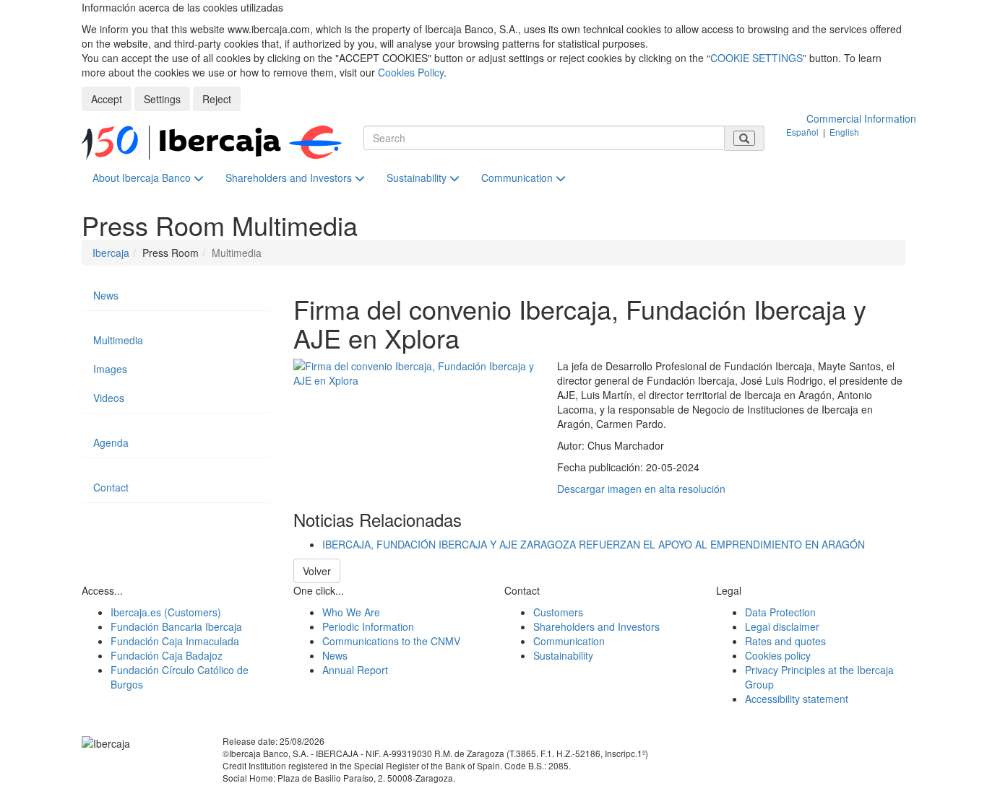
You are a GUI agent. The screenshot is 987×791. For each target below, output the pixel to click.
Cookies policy (778, 655)
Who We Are (351, 612)
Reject (216, 99)
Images (110, 369)
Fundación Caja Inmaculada (175, 641)
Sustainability (418, 177)
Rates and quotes (785, 641)
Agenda (111, 442)
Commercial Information (861, 118)
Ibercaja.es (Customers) (166, 612)
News (105, 295)
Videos (108, 397)
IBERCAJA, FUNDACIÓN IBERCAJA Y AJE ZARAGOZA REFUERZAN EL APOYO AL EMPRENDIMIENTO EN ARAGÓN (593, 544)
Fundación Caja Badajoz (167, 655)
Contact (111, 487)
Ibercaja (110, 252)
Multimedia (118, 340)
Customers (558, 612)
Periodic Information (368, 626)
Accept (106, 99)
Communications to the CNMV (391, 641)
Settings (162, 99)
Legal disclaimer (782, 626)
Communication (518, 177)
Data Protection (780, 612)
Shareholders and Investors (290, 177)
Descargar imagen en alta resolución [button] (641, 488)
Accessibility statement (796, 698)
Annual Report (355, 670)
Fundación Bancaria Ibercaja (176, 626)
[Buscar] (744, 138)
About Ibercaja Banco (143, 177)
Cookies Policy (411, 72)
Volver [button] (317, 571)
